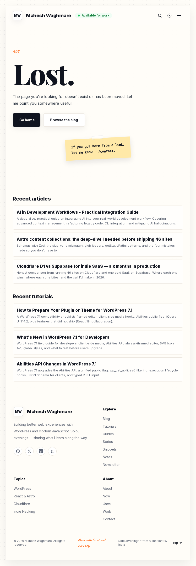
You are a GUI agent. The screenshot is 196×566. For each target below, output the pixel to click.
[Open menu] (179, 15)
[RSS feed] (52, 451)
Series (108, 442)
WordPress (22, 488)
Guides (108, 434)
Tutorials (109, 426)
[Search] (160, 15)
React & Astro (24, 496)
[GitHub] (18, 451)
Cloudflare (22, 504)
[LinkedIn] (41, 451)
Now (106, 496)
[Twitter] (29, 451)
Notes (107, 457)
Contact (109, 519)
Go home (27, 120)
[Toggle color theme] (169, 15)
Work (107, 511)
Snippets (110, 449)
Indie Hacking (24, 511)
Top (175, 542)
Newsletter (111, 465)
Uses (107, 504)
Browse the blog (64, 120)
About (107, 488)
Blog (106, 419)
